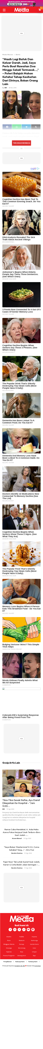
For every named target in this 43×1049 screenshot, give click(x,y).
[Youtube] (28, 929)
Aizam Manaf (17, 838)
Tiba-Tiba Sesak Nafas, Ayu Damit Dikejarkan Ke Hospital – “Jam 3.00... (21, 802)
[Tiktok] (24, 929)
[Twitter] (19, 929)
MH (6, 88)
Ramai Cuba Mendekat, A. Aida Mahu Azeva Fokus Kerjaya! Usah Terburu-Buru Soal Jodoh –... (21, 832)
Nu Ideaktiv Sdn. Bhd (20, 965)
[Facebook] (10, 929)
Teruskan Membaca (21, 143)
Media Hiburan (7, 54)
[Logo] (21, 10)
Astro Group (38, 965)
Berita (18, 54)
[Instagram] (14, 929)
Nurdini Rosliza (16, 853)
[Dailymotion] (33, 929)
